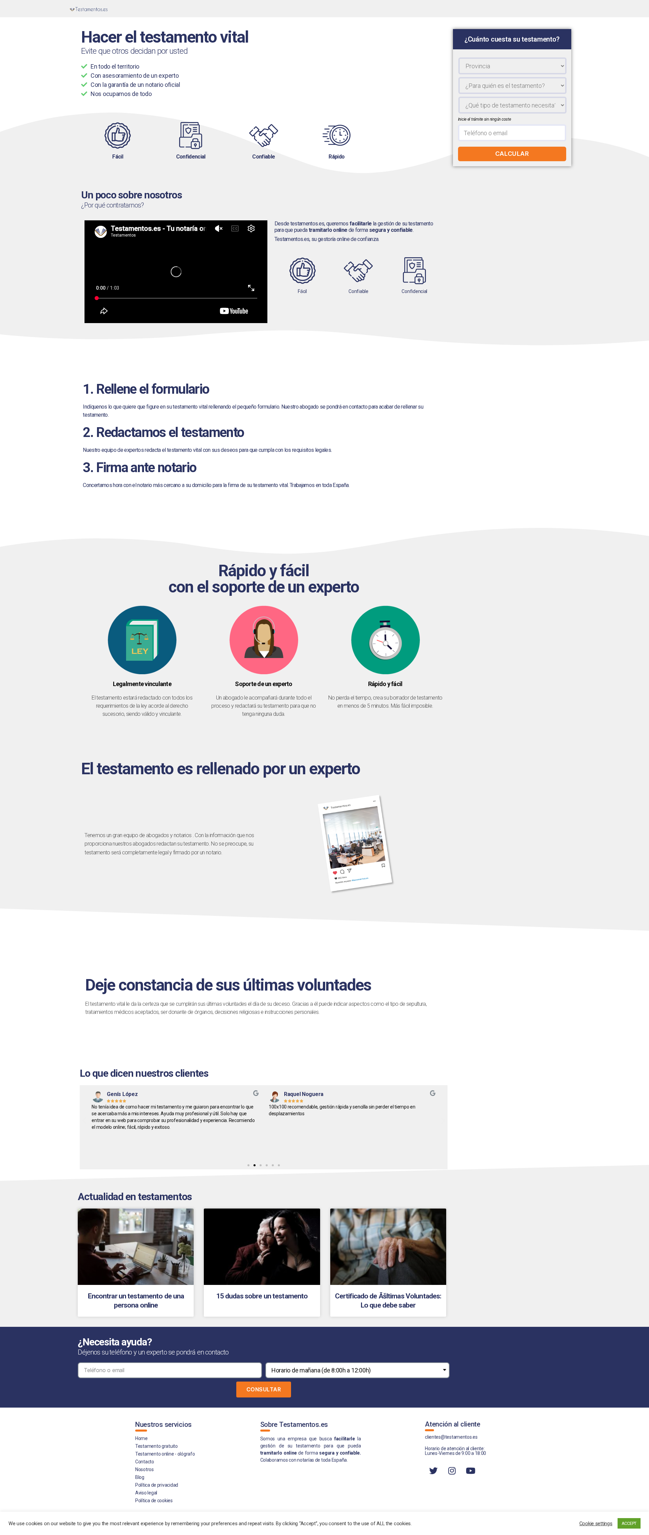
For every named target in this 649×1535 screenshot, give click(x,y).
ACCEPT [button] (629, 1523)
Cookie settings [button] (595, 1523)
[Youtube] (470, 1470)
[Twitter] (433, 1470)
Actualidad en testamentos (135, 1196)
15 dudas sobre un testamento (262, 1296)
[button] (248, 1165)
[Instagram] (451, 1470)
